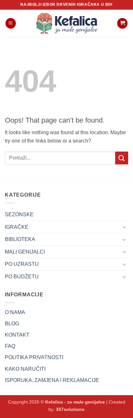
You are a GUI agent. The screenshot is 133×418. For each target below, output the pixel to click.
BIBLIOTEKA (20, 239)
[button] (10, 23)
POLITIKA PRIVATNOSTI (34, 357)
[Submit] (121, 158)
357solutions (70, 409)
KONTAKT (17, 335)
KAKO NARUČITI (25, 369)
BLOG (12, 323)
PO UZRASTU (22, 264)
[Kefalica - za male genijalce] (66, 23)
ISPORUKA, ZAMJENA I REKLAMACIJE (52, 380)
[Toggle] (124, 227)
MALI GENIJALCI (25, 252)
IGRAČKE (16, 227)
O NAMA (15, 312)
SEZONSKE (19, 214)
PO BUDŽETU (22, 276)
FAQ (10, 346)
